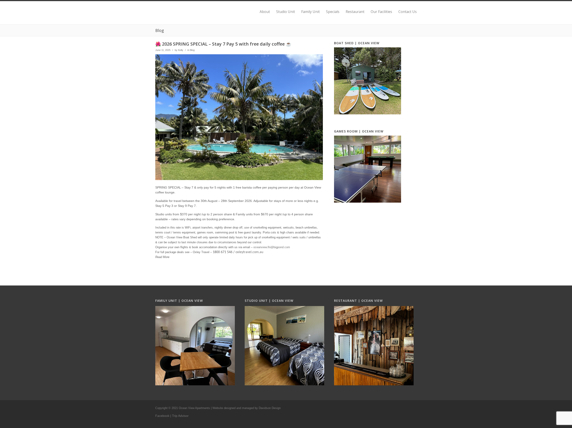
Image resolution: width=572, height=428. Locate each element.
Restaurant (355, 11)
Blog (192, 50)
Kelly (180, 50)
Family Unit (310, 11)
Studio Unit (285, 11)
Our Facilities (381, 11)
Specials (332, 11)
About (265, 11)
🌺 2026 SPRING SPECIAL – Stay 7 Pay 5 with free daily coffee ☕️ (223, 44)
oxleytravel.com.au (249, 252)
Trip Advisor (180, 416)
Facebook (162, 416)
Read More (162, 257)
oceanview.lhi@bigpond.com (271, 247)
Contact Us (407, 11)
